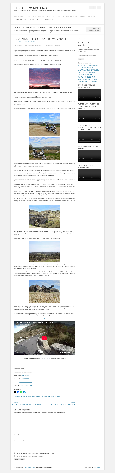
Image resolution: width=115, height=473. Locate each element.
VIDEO (44, 318)
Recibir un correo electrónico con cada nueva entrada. (29, 456)
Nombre (16, 434)
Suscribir (81, 59)
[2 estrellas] (44, 358)
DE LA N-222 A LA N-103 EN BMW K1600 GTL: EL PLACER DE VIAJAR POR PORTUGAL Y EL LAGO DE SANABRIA (88, 67)
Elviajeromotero (25, 378)
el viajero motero (18, 396)
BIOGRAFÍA (50, 16)
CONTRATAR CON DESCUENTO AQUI (94, 29)
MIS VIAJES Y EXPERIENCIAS (36, 16)
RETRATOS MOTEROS (20, 19)
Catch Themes (97, 467)
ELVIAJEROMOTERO (30, 42)
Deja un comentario (41, 42)
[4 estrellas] (48, 358)
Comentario (17, 416)
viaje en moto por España (41, 396)
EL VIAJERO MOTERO (30, 8)
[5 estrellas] (49, 358)
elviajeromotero (25, 375)
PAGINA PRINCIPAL (19, 16)
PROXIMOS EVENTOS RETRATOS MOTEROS (42, 19)
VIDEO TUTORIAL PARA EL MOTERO (67, 16)
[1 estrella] (42, 358)
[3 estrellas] (46, 358)
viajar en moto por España (29, 396)
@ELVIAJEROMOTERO (25, 382)
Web (15, 447)
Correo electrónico (19, 440)
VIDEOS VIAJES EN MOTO (87, 16)
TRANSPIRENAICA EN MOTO (86, 74)
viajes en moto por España (54, 396)
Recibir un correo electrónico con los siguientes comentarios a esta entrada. (34, 453)
